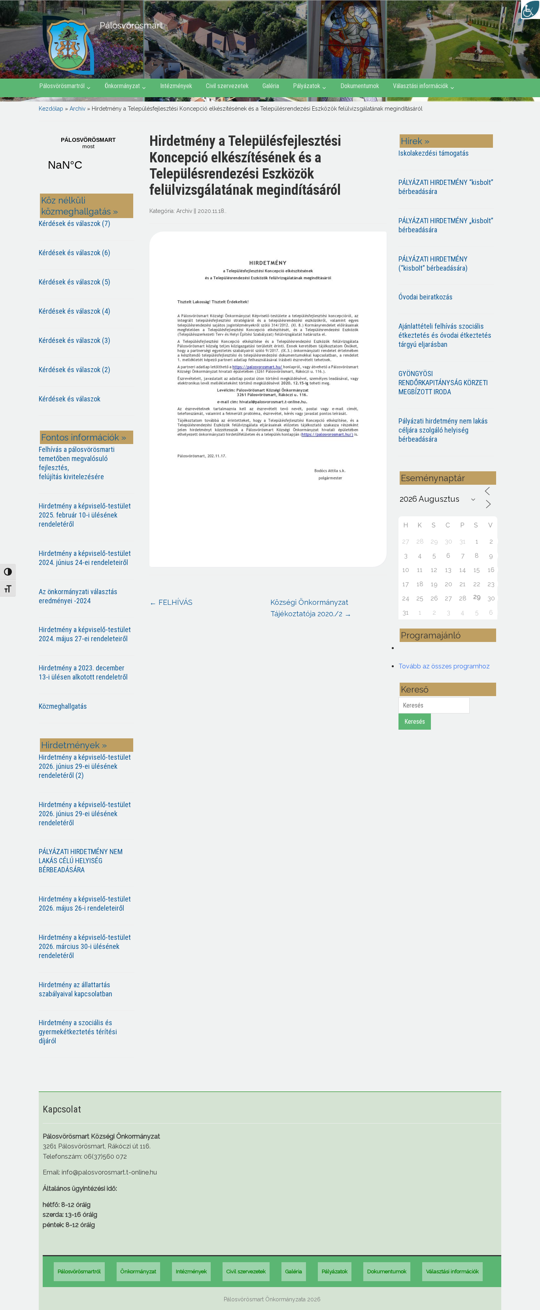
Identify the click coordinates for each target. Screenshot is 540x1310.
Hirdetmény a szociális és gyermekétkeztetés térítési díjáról (78, 1031)
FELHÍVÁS (171, 602)
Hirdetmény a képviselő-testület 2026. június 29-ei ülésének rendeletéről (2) (85, 766)
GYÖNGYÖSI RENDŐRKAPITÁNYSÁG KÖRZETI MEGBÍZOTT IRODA (443, 382)
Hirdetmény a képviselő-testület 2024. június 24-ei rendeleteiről (85, 558)
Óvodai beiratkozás (425, 297)
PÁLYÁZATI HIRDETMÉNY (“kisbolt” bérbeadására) (433, 263)
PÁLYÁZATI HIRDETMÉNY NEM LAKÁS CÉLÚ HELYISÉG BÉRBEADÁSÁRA (81, 860)
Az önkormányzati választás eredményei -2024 (78, 596)
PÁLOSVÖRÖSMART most (88, 158)
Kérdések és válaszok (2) (74, 369)
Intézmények (176, 86)
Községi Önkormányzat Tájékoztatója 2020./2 (310, 608)
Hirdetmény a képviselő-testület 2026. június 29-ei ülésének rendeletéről (85, 813)
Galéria (270, 86)
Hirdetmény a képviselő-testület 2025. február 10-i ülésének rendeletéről (85, 515)
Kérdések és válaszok (69, 399)
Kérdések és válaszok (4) (74, 311)
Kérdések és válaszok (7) (74, 223)
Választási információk (420, 86)
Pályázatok (306, 86)
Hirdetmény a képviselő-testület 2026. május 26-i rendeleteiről (85, 903)
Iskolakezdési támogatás (433, 153)
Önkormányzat (122, 86)
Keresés (414, 721)
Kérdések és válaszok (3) (74, 340)
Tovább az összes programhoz (444, 666)
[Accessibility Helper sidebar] (530, 9)
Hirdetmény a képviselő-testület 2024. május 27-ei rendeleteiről (85, 634)
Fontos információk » (83, 437)
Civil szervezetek (227, 86)
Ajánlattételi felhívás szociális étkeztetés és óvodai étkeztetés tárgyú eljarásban (444, 335)
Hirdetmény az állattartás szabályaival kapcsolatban (75, 989)
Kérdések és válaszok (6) (74, 252)
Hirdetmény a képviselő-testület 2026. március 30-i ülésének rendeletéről (85, 946)
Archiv (77, 108)
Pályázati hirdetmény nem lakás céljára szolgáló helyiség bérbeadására (443, 430)
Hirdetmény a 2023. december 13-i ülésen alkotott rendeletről (83, 672)
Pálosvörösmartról (62, 86)
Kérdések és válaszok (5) (74, 282)
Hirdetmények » (74, 745)
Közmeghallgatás (63, 706)
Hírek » (415, 141)
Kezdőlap (51, 108)
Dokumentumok (359, 86)
